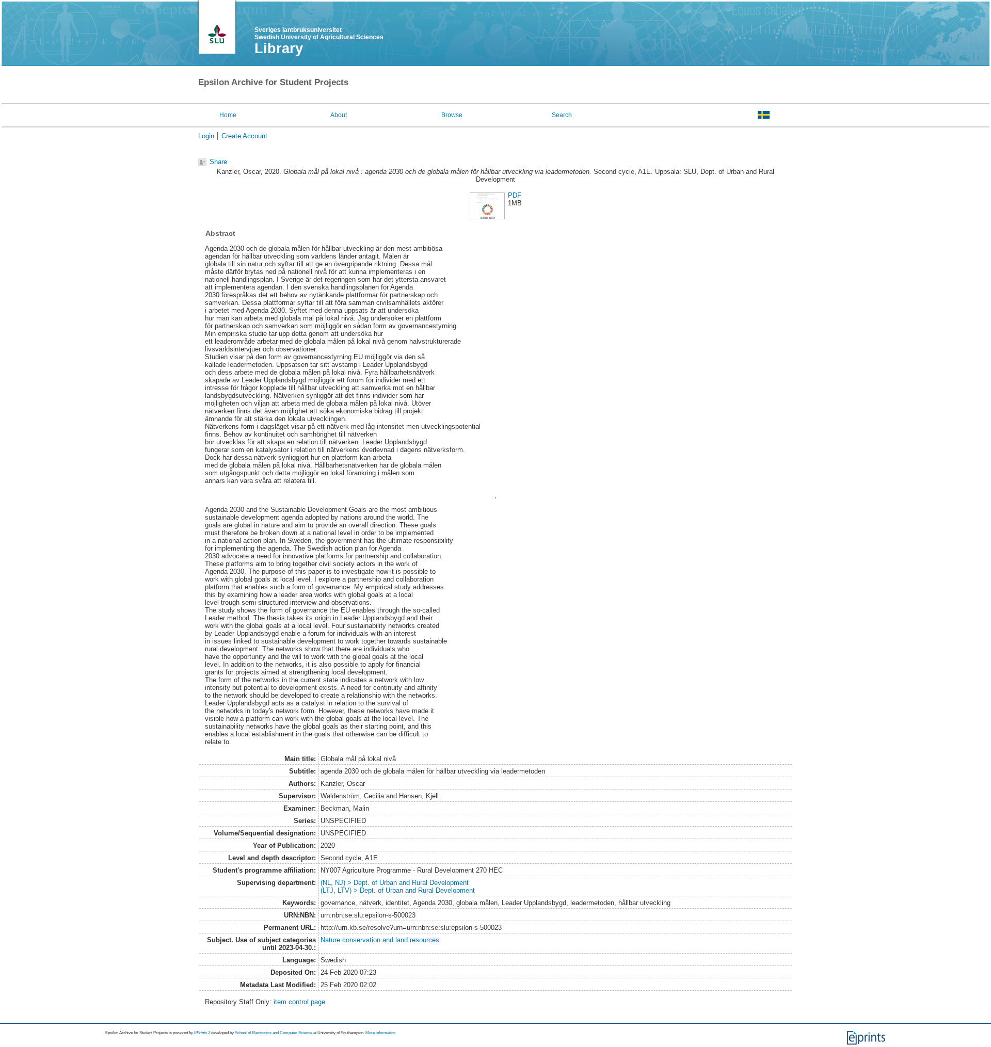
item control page (299, 1002)
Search (562, 115)
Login (206, 136)
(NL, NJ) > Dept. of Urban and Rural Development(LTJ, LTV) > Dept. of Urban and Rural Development (398, 886)
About (338, 115)
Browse (451, 115)
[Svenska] (764, 114)
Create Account (244, 136)
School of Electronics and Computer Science (273, 1032)
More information (380, 1032)
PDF (514, 195)
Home (227, 115)
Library (278, 48)
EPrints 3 (202, 1032)
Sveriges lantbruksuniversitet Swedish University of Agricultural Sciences (318, 33)
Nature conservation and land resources (380, 940)
